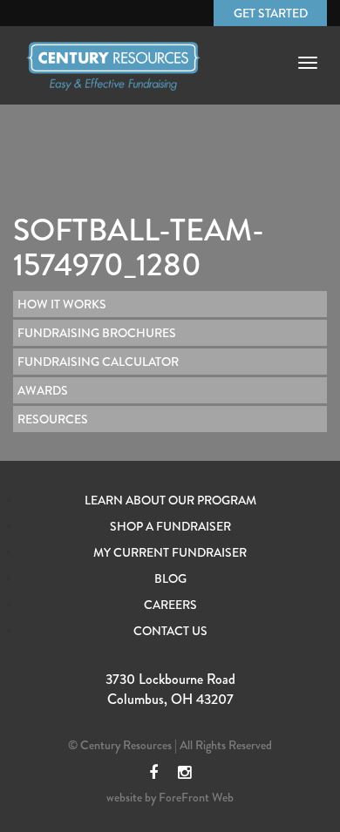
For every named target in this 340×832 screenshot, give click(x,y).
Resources (52, 419)
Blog (170, 578)
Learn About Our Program (170, 500)
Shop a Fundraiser (170, 526)
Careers (170, 604)
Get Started (271, 13)
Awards (42, 390)
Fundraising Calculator (98, 361)
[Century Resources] (113, 81)
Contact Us (170, 630)
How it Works (61, 304)
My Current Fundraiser (170, 552)
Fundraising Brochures (96, 333)
